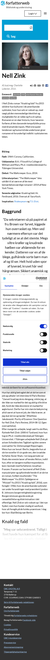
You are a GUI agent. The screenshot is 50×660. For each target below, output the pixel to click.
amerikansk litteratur (34, 94)
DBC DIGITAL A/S (12, 588)
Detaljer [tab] (25, 286)
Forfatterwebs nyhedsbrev (25, 615)
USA (23, 94)
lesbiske (5, 98)
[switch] (43, 334)
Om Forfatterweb (11, 611)
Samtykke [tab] (9, 286)
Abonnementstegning (13, 647)
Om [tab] (41, 286)
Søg (12, 36)
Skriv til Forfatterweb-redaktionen (19, 602)
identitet (16, 94)
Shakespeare (20, 201)
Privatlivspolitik (11, 629)
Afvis (25, 379)
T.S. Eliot (34, 201)
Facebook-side (29, 620)
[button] (30, 86)
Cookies (7, 624)
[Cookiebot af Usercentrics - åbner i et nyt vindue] (36, 278)
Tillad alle (25, 362)
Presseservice (10, 642)
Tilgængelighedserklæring (15, 652)
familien (13, 98)
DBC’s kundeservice (12, 638)
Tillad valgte (25, 371)
